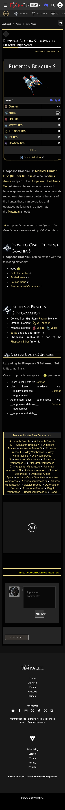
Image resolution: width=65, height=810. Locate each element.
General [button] (40, 13)
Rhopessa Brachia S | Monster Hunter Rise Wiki (29, 43)
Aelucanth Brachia (19, 441)
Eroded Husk (17, 277)
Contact (32, 696)
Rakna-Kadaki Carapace (24, 286)
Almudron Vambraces (27, 459)
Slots (12, 112)
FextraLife (13, 776)
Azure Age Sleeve (33, 488)
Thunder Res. (17, 131)
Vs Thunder (43, 323)
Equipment (6, 24)
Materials (14, 211)
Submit (41, 614)
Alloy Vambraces (34, 452)
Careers (32, 754)
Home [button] (22, 13)
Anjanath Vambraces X (38, 470)
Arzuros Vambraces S (34, 481)
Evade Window (32, 157)
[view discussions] (60, 23)
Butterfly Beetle (19, 273)
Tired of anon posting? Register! (39, 572)
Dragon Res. (17, 143)
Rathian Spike (18, 282)
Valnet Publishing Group (44, 776)
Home (33, 678)
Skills (32, 150)
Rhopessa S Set (41, 181)
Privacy (32, 762)
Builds (13, 332)
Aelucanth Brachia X (27, 444)
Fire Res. (14, 119)
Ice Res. (13, 137)
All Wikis (32, 683)
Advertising (32, 749)
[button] (35, 5)
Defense (14, 106)
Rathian (43, 318)
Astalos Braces (32, 484)
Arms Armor (31, 24)
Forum (32, 687)
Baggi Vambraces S (35, 492)
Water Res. (16, 125)
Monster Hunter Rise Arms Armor (32, 435)
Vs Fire (40, 327)
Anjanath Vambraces (28, 466)
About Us (32, 691)
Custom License (36, 722)
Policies (32, 767)
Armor (18, 24)
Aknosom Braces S (31, 448)
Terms (32, 758)
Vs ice (54, 327)
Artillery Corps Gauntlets (31, 477)
